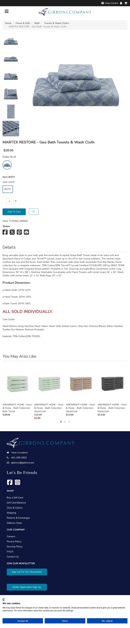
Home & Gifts (23, 23)
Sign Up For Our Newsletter (27, 571)
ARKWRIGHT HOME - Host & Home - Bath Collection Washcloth (48, 408)
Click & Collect (15, 507)
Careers (11, 536)
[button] (61, 421)
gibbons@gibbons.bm (22, 462)
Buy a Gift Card (15, 497)
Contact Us (13, 556)
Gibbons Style (14, 523)
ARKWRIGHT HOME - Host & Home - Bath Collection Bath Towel (17, 408)
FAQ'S (10, 551)
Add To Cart (14, 211)
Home (8, 23)
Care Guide (9, 319)
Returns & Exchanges (18, 517)
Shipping (11, 512)
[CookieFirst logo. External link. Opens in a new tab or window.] (4, 599)
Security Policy (15, 546)
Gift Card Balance (16, 502)
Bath (37, 23)
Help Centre (111, 3)
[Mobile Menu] (6, 12)
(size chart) (9, 182)
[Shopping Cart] (125, 3)
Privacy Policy (14, 541)
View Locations (19, 452)
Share (6, 226)
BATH (8, 189)
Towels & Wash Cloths (56, 23)
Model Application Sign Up (27, 587)
